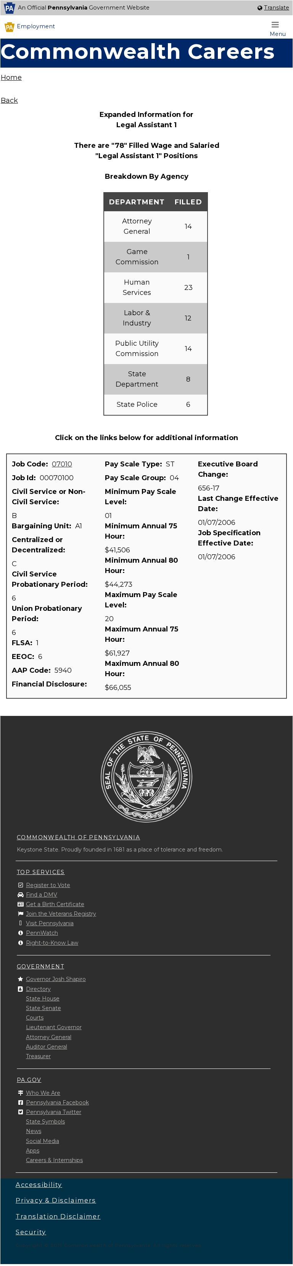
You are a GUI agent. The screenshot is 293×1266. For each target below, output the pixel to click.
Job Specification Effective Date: (229, 538)
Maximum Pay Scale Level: (141, 600)
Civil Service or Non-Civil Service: (48, 496)
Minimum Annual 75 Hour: (141, 531)
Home (11, 77)
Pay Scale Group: (136, 478)
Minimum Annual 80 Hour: (141, 565)
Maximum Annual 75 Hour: (141, 634)
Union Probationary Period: (47, 613)
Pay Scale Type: (134, 464)
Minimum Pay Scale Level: (140, 496)
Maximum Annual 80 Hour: (142, 668)
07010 (62, 464)
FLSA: (23, 643)
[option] (146, 7)
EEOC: (24, 656)
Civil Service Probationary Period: (51, 579)
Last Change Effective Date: (238, 503)
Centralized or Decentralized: (39, 545)
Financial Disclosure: (50, 684)
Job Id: (25, 478)
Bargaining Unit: (42, 526)
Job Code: (31, 464)
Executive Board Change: (228, 469)
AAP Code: (32, 670)
